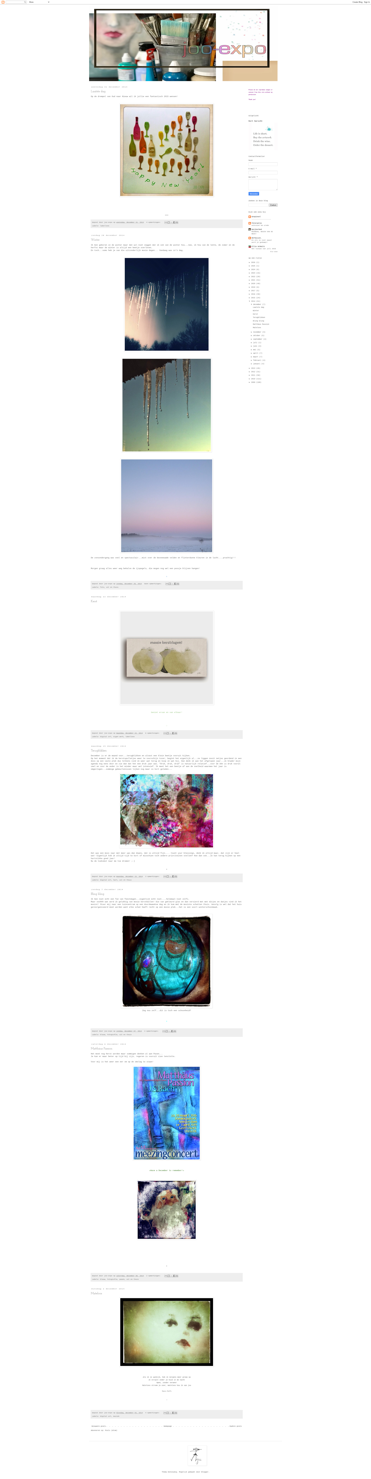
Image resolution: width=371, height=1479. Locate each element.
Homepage (168, 1426)
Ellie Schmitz (258, 247)
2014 (253, 301)
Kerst (94, 601)
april (256, 353)
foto (102, 587)
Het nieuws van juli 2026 (264, 249)
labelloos (104, 226)
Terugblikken (99, 750)
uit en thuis (112, 587)
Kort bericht (255, 121)
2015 (253, 298)
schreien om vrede (260, 225)
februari (257, 360)
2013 (253, 368)
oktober (257, 336)
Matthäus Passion (101, 1048)
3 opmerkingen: (153, 876)
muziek (116, 1416)
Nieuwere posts (99, 1426)
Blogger (204, 1472)
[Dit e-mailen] (165, 222)
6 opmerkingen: (153, 733)
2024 (253, 270)
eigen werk (118, 737)
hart (115, 880)
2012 (253, 372)
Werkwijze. (257, 238)
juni (255, 346)
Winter (95, 239)
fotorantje (257, 223)
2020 (253, 284)
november (257, 332)
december (257, 304)
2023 (253, 273)
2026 (253, 262)
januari (257, 364)
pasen (121, 1279)
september (258, 339)
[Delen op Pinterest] (177, 222)
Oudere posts (236, 1426)
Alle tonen (274, 252)
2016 (253, 294)
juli (255, 343)
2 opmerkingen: (154, 1276)
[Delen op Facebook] (174, 222)
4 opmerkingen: (154, 222)
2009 (253, 382)
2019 (253, 287)
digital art (105, 737)
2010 (253, 379)
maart (256, 357)
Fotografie (112, 1035)
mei (255, 350)
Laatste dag (98, 91)
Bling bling (97, 894)
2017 (253, 291)
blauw (102, 1035)
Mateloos (96, 1293)
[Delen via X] (171, 222)
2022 (253, 277)
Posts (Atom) (111, 1430)
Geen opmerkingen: (153, 584)
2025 (253, 266)
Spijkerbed (257, 229)
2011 (253, 375)
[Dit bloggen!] (168, 222)
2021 (253, 280)
